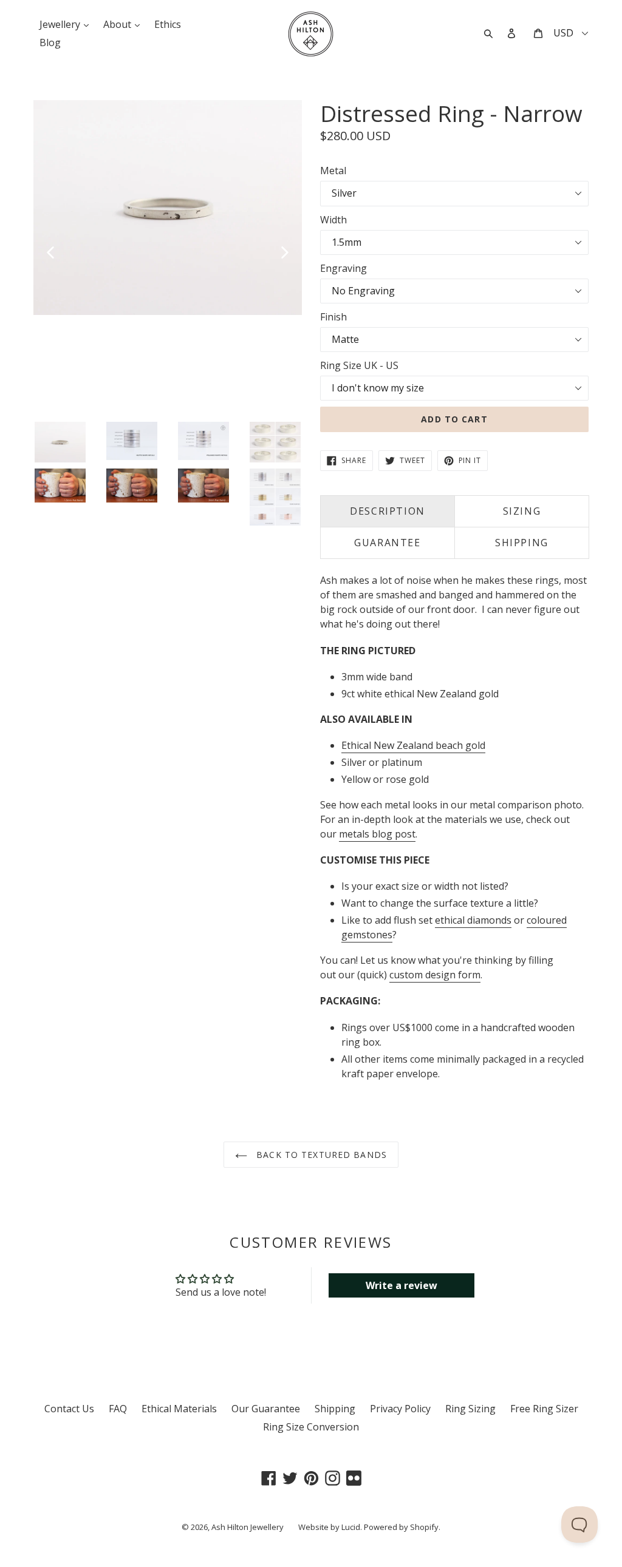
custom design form (434, 974)
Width (333, 219)
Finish (333, 316)
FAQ (118, 1408)
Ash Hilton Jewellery (247, 1526)
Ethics (167, 24)
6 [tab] (97, 412)
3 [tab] (61, 412)
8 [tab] (122, 412)
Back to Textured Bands (320, 1154)
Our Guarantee (265, 1408)
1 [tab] (37, 412)
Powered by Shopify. (402, 1526)
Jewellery (67, 24)
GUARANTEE (387, 542)
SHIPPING (522, 542)
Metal (333, 170)
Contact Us (69, 1408)
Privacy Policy (400, 1408)
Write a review (401, 1285)
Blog (50, 42)
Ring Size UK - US (359, 365)
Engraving (343, 268)
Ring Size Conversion (311, 1426)
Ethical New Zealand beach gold (413, 745)
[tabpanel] (167, 207)
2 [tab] (49, 412)
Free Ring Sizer (544, 1408)
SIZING (522, 511)
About (124, 24)
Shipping (335, 1408)
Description (387, 511)
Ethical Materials (179, 1408)
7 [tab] (110, 412)
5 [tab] (85, 412)
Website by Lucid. (330, 1526)
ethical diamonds (473, 920)
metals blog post (377, 834)
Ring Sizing (470, 1408)
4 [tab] (73, 412)
